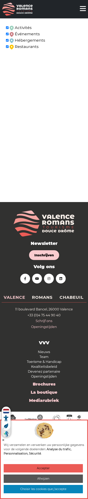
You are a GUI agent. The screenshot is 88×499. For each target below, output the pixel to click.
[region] (44, 110)
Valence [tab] (14, 297)
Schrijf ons (44, 321)
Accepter (43, 468)
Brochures (44, 384)
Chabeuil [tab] (71, 297)
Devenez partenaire (44, 371)
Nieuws (44, 352)
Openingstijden (44, 327)
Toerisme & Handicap (44, 362)
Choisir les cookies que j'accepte (43, 489)
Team (44, 357)
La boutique (44, 392)
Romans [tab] (42, 297)
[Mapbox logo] (10, 198)
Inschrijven (44, 255)
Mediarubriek (44, 400)
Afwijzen (43, 478)
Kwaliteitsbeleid (44, 367)
